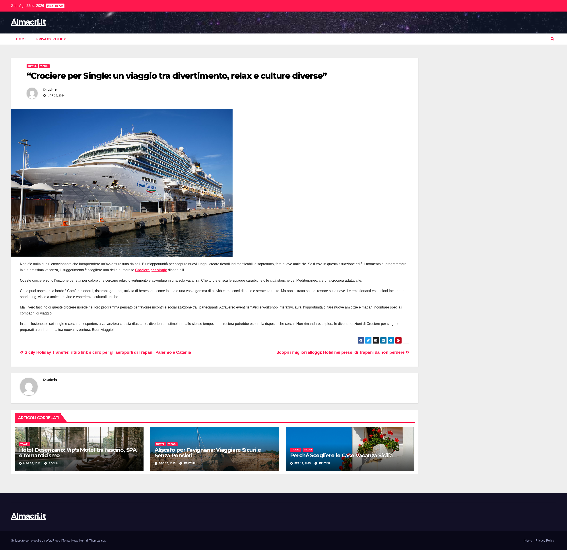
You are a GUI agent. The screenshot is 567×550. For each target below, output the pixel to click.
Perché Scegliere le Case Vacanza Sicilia (341, 455)
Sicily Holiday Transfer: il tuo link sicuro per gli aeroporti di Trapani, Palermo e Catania (107, 352)
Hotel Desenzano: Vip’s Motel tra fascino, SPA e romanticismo (77, 453)
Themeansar (97, 540)
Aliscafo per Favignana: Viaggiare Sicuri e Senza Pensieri (208, 453)
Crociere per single (151, 270)
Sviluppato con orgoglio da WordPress (36, 540)
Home (21, 39)
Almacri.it (28, 22)
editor (189, 463)
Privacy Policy (51, 39)
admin (52, 90)
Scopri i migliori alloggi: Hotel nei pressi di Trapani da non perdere (341, 352)
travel (32, 66)
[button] (552, 39)
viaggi (44, 66)
